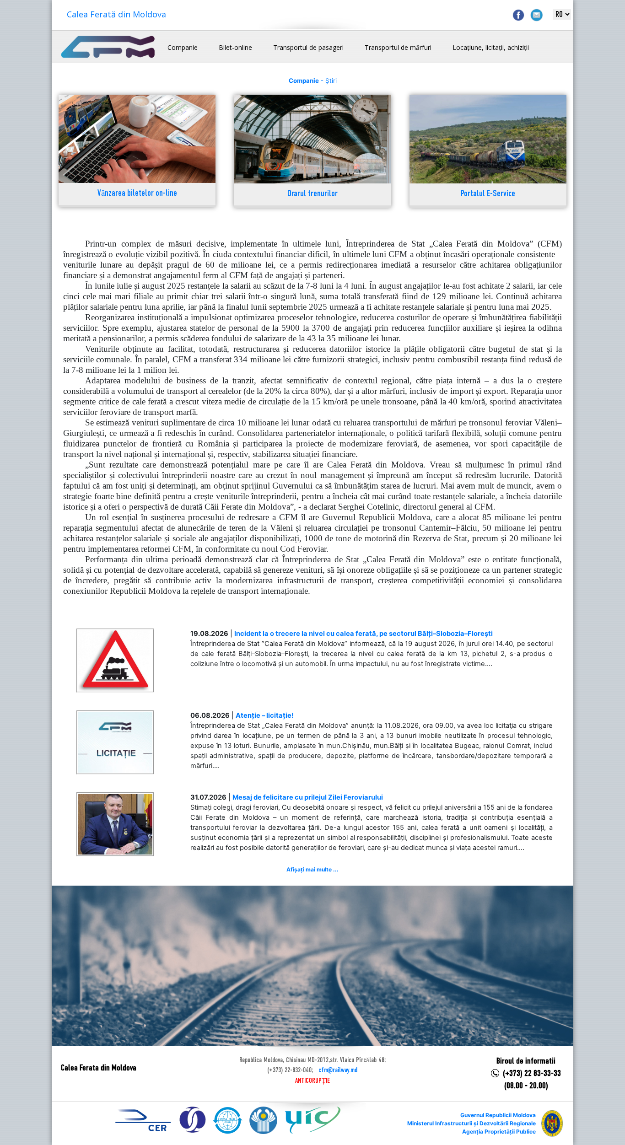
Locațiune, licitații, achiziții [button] (491, 47)
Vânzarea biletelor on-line (137, 194)
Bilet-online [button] (235, 47)
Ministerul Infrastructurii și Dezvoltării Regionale (471, 1123)
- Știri (313, 80)
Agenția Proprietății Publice (499, 1131)
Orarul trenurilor (312, 194)
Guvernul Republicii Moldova (498, 1115)
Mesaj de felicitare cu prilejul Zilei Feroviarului (307, 797)
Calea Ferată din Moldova (116, 14)
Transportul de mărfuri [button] (398, 47)
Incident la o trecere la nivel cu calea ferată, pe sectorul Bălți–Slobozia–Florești (363, 633)
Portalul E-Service (488, 194)
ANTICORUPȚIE (312, 1081)
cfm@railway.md (337, 1070)
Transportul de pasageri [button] (308, 47)
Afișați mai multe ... (312, 869)
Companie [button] (182, 47)
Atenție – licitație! (265, 715)
